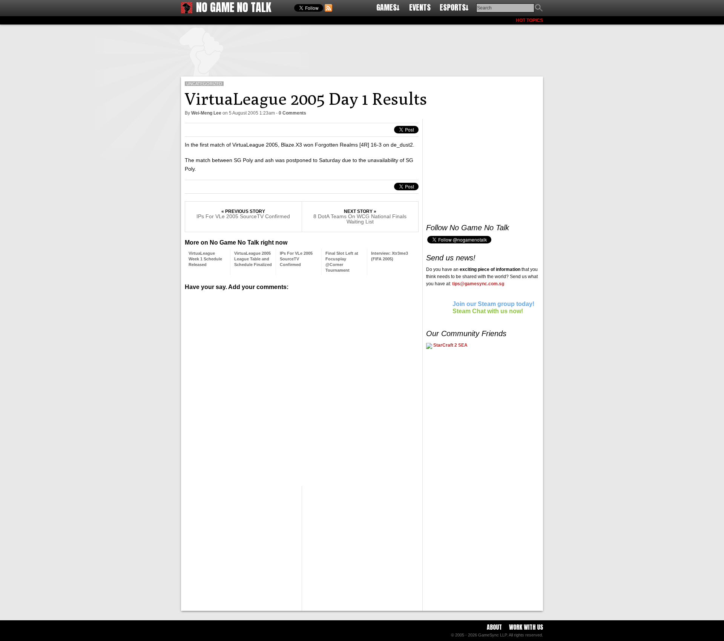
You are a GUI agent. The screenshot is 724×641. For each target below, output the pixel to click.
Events (420, 7)
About (494, 627)
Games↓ (388, 7)
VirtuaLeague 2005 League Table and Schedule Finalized (253, 259)
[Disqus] (302, 385)
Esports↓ (454, 7)
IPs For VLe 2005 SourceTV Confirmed (243, 216)
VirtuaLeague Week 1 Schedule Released (205, 259)
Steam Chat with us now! (487, 311)
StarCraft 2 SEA (450, 345)
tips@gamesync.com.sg (478, 283)
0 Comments (292, 113)
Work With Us (526, 627)
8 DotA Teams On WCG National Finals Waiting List (359, 219)
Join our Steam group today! (493, 304)
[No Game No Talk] (186, 11)
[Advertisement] (362, 49)
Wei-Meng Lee (206, 113)
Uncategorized (204, 83)
